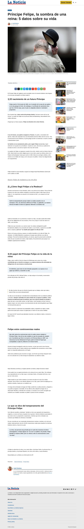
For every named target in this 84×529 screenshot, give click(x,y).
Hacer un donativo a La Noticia (15, 519)
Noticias (9, 10)
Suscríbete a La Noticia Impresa (15, 507)
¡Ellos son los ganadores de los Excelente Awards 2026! (71, 83)
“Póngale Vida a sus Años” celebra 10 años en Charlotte (70, 137)
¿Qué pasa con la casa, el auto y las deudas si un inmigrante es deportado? (71, 165)
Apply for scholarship (13, 516)
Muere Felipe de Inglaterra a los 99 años (22, 180)
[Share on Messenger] (24, 89)
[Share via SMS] (38, 89)
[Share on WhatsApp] (21, 89)
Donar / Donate (66, 2)
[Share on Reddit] (36, 89)
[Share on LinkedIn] (30, 89)
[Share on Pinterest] (33, 89)
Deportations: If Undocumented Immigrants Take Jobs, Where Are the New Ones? (70, 92)
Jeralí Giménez (15, 23)
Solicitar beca (11, 513)
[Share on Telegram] (27, 89)
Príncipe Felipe (26, 461)
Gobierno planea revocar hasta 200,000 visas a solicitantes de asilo (71, 147)
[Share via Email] (41, 89)
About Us (10, 502)
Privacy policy (11, 521)
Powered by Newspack (72, 526)
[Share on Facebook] (16, 89)
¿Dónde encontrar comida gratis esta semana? (70, 129)
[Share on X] (18, 89)
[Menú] (75, 2)
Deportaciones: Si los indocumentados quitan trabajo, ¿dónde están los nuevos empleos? (71, 100)
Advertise (10, 510)
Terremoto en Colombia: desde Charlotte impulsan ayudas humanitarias (71, 109)
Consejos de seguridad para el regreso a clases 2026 (71, 155)
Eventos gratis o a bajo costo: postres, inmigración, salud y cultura (70, 118)
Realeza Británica (17, 233)
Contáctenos (11, 505)
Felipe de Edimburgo (18, 461)
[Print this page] (44, 89)
